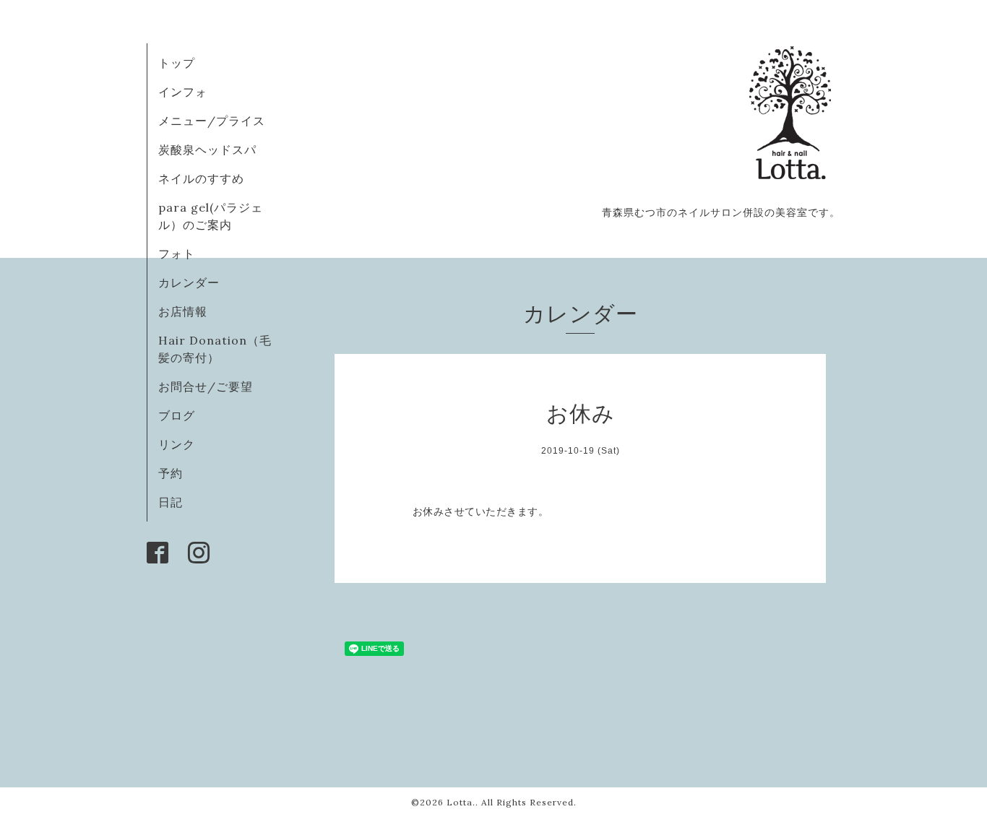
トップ (176, 63)
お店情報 (182, 311)
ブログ (176, 415)
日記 (170, 502)
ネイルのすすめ (201, 178)
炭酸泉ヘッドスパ (207, 149)
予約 (170, 473)
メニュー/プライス (211, 120)
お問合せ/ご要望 (205, 386)
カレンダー (189, 282)
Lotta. (461, 802)
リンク (176, 444)
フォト (176, 253)
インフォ (182, 92)
